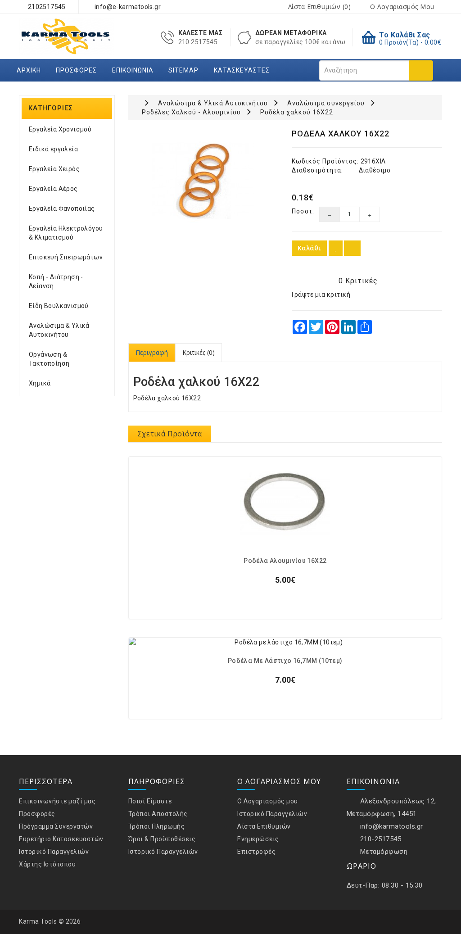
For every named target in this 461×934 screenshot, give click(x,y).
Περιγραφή (152, 352)
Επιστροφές (256, 851)
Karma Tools (38, 921)
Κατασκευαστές (242, 70)
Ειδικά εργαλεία (53, 149)
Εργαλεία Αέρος (53, 188)
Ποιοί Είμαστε (150, 801)
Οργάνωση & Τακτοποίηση (49, 359)
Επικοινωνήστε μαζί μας (57, 801)
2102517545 (45, 6)
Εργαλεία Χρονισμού (60, 129)
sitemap (183, 70)
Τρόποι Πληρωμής (156, 826)
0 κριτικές (358, 281)
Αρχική (29, 70)
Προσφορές (76, 70)
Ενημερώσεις (258, 839)
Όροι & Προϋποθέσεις (162, 839)
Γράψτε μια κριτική (321, 294)
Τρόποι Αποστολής (158, 813)
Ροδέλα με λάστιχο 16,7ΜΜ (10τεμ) (285, 660)
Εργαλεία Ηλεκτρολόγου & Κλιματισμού (66, 233)
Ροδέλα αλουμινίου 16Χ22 (285, 561)
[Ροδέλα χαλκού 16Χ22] (203, 180)
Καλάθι (309, 248)
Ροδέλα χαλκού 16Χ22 (296, 112)
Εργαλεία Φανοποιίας (62, 208)
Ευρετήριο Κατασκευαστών (61, 839)
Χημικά (39, 383)
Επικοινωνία (133, 70)
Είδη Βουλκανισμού (59, 305)
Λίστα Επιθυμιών (264, 826)
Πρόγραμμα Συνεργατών (56, 826)
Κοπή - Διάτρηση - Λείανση (56, 281)
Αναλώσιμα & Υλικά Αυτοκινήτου (59, 330)
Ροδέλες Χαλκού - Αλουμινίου (191, 112)
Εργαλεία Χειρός (54, 168)
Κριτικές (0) (198, 352)
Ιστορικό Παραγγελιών (54, 851)
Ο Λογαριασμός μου (267, 801)
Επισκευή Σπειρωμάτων (66, 257)
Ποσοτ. (299, 211)
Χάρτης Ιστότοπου (47, 864)
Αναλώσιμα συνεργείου (326, 103)
